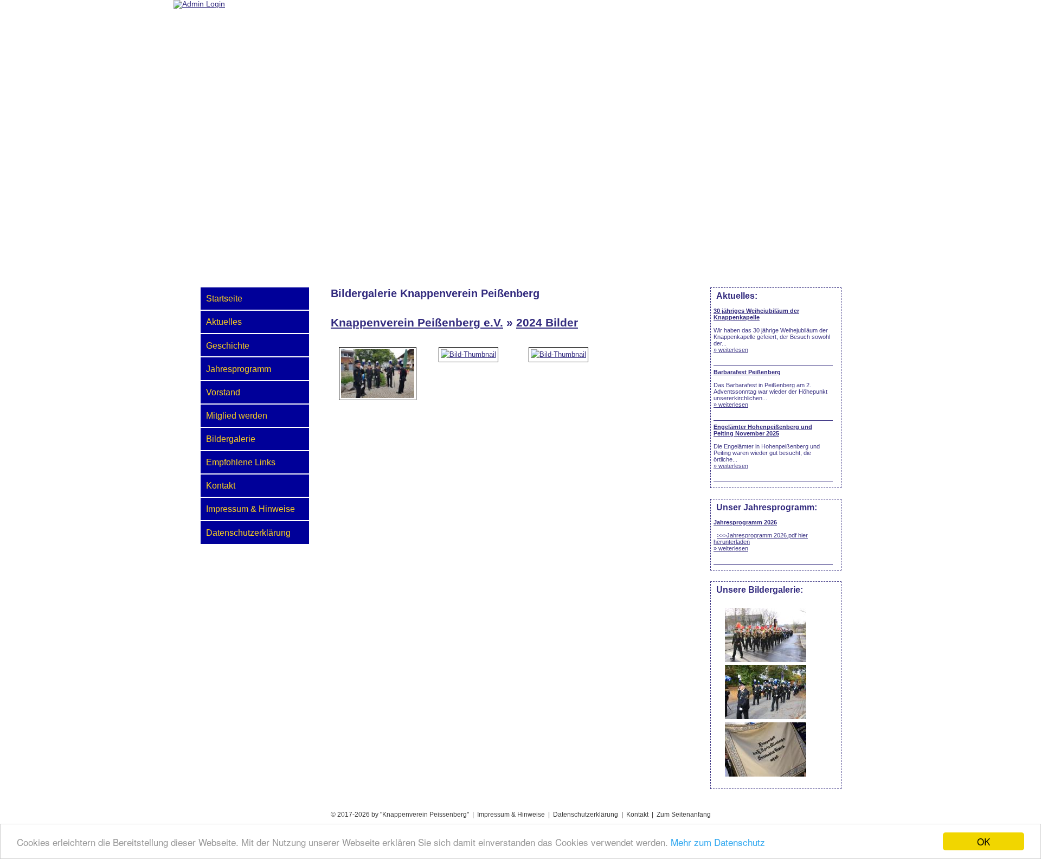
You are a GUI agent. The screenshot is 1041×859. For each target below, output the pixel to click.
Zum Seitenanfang (684, 814)
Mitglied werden (236, 415)
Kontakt (220, 485)
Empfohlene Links (240, 462)
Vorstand (223, 392)
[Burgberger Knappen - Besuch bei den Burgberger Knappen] (378, 387)
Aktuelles (224, 321)
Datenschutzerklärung (248, 532)
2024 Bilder (547, 322)
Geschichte (227, 345)
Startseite (224, 298)
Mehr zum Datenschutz (718, 842)
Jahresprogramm (238, 369)
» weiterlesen (731, 350)
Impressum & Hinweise (250, 509)
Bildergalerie (230, 439)
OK (983, 841)
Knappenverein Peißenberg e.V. (417, 322)
